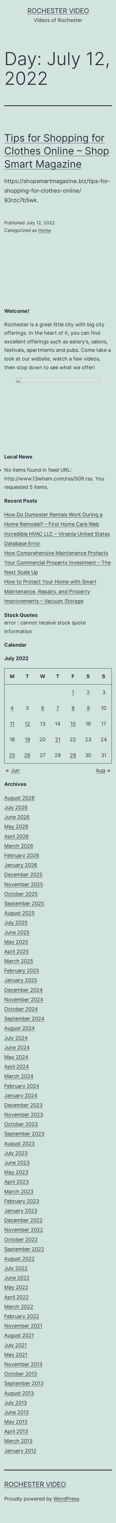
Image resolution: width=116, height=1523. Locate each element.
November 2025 (23, 884)
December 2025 (23, 874)
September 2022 (24, 1249)
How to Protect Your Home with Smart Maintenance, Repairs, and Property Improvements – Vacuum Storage (50, 591)
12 (27, 724)
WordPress (66, 1499)
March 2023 (18, 1191)
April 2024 (16, 1067)
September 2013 (23, 1383)
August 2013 (19, 1393)
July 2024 (16, 1038)
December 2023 (23, 1105)
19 (27, 739)
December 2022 (23, 1220)
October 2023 (21, 1124)
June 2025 (17, 932)
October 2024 (21, 1009)
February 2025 (21, 970)
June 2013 (16, 1412)
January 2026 (20, 865)
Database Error (22, 543)
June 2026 (17, 817)
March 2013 (18, 1441)
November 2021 (23, 1326)
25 (12, 755)
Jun (15, 770)
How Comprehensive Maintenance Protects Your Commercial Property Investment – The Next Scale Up (57, 562)
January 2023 (20, 1211)
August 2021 (19, 1335)
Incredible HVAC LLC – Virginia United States (57, 534)
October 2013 (20, 1374)
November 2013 (23, 1364)
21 (58, 739)
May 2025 (16, 942)
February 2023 (21, 1201)
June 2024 (17, 1047)
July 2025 (16, 922)
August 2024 (19, 1028)
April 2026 (16, 836)
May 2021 (15, 1355)
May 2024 (16, 1057)
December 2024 (23, 990)
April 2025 (16, 951)
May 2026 (16, 826)
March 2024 (19, 1076)
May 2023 (16, 1172)
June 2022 (17, 1278)
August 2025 (19, 913)
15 (73, 724)
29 (73, 755)
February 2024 (21, 1086)
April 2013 (16, 1431)
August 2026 (19, 798)
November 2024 (23, 999)
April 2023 (16, 1182)
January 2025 (20, 980)
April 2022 (16, 1297)
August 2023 (19, 1143)
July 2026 (16, 807)
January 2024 (20, 1095)
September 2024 (24, 1019)
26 (27, 755)
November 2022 (23, 1230)
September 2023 (24, 1134)
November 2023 (23, 1115)
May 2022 (16, 1287)
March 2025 (18, 961)
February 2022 (21, 1316)
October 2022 (21, 1239)
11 (12, 724)
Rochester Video (58, 11)
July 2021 (15, 1345)
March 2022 (18, 1307)
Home (44, 230)
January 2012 (20, 1451)
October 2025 (21, 894)
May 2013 (15, 1422)
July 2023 (16, 1153)
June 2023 (17, 1163)
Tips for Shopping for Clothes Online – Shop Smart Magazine (56, 151)
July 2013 (15, 1403)
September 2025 (24, 903)
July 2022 (16, 1268)
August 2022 (19, 1259)
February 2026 (21, 855)
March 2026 (18, 846)
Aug (100, 770)
